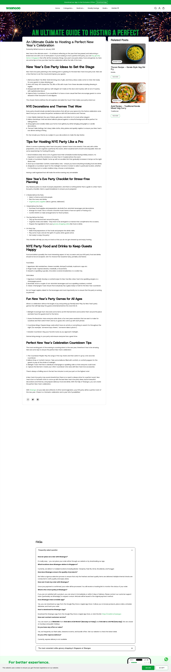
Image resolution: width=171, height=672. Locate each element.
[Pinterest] (37, 399)
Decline (148, 668)
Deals (105, 8)
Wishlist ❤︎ (115, 8)
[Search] (155, 8)
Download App (102, 2)
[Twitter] (33, 399)
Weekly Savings (93, 8)
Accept (162, 668)
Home (57, 8)
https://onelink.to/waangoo (111, 614)
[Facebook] (28, 399)
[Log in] (159, 8)
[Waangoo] (13, 8)
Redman (80, 8)
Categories (67, 8)
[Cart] (163, 8)
